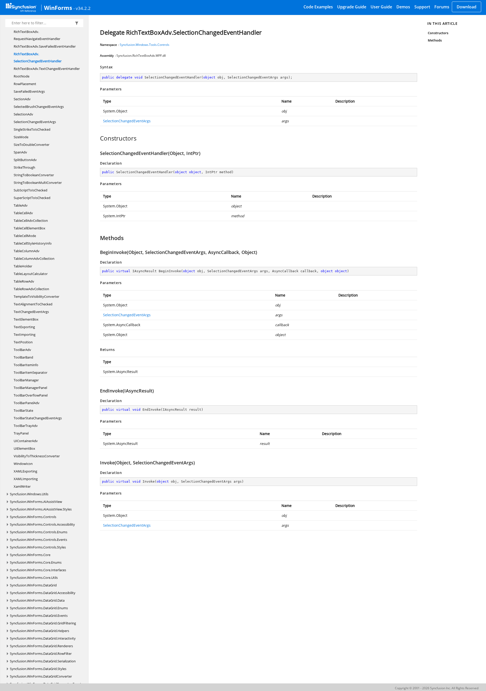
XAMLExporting (25, 471)
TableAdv (21, 205)
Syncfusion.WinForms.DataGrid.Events (39, 615)
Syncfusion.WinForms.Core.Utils (34, 577)
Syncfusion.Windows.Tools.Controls (144, 45)
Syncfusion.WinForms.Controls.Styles (38, 547)
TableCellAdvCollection (31, 220)
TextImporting (24, 334)
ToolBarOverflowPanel (31, 395)
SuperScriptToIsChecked (32, 197)
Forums (441, 7)
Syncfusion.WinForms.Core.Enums (36, 562)
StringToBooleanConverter (34, 175)
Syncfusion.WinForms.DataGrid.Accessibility (42, 592)
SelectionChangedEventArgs (35, 122)
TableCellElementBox (29, 228)
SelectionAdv (23, 114)
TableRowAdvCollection (31, 289)
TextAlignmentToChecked (33, 304)
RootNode (21, 76)
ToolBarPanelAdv (26, 403)
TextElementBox (26, 319)
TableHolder (23, 266)
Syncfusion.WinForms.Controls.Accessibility (42, 524)
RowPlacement (25, 84)
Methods (434, 40)
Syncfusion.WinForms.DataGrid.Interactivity (43, 638)
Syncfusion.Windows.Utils (29, 494)
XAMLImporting (26, 479)
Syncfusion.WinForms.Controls (33, 517)
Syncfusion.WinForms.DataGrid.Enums (39, 608)
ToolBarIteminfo (26, 365)
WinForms (58, 7)
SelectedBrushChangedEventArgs (39, 106)
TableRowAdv (24, 281)
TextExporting (24, 327)
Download (466, 7)
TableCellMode (25, 235)
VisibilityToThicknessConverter (37, 456)
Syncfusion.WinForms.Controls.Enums (38, 532)
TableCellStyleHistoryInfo (33, 243)
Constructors (438, 33)
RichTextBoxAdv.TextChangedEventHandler (47, 68)
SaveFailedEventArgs (29, 91)
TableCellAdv (23, 213)
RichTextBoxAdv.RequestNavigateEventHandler (37, 35)
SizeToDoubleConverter (31, 144)
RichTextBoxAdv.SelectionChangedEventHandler (38, 57)
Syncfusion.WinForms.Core (30, 554)
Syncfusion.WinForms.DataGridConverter (41, 676)
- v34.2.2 (82, 8)
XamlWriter (22, 486)
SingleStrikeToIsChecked (32, 129)
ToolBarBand (23, 357)
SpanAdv (20, 152)
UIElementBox (24, 448)
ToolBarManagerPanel (30, 387)
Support (422, 7)
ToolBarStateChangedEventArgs (38, 418)
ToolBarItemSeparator (30, 372)
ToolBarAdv (22, 349)
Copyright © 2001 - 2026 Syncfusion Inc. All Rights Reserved (436, 688)
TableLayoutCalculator (31, 273)
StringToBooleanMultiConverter (38, 182)
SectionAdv (22, 99)
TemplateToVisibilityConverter (36, 296)
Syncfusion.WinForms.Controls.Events (38, 539)
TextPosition (23, 342)
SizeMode (21, 137)
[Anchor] (97, 138)
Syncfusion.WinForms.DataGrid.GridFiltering (43, 623)
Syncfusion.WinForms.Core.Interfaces (38, 570)
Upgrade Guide (351, 7)
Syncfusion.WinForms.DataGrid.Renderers (41, 646)
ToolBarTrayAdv (26, 425)
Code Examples (318, 7)
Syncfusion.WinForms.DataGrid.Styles (38, 668)
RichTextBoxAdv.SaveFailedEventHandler (45, 46)
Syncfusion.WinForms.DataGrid (33, 585)
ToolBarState (23, 410)
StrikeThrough (24, 167)
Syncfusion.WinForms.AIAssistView (36, 501)
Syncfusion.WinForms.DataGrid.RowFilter (41, 653)
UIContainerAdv (26, 441)
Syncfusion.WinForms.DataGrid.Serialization (43, 661)
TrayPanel (21, 433)
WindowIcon (23, 463)
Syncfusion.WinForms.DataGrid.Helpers (39, 630)
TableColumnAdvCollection (34, 258)
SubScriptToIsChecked (30, 190)
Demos (403, 7)
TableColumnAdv (26, 251)
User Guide (381, 7)
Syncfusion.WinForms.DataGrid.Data (37, 600)
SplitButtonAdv (25, 159)
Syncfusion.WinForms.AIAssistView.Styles (41, 509)
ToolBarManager (26, 380)
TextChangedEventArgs (31, 311)
